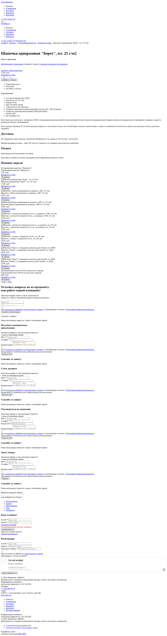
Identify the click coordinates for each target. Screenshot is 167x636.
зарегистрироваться (9, 573)
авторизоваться (8, 529)
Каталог (12, 43)
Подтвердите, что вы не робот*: (14, 556)
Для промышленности (26, 43)
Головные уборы (45, 43)
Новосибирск (11, 506)
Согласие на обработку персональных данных (22, 628)
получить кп (21, 41)
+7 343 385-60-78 (8, 589)
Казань (9, 504)
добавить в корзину (9, 80)
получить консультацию (11, 312)
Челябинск (10, 510)
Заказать (5, 479)
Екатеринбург (11, 501)
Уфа (7, 508)
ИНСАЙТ (22, 634)
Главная (4, 43)
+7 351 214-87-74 (8, 19)
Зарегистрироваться (9, 534)
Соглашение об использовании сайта (18, 625)
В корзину (5, 177)
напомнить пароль (8, 525)
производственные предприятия (53, 64)
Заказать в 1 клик (8, 75)
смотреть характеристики (11, 70)
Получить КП (7, 354)
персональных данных (33, 554)
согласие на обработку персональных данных (24, 309)
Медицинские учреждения (12, 64)
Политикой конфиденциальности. (80, 309)
